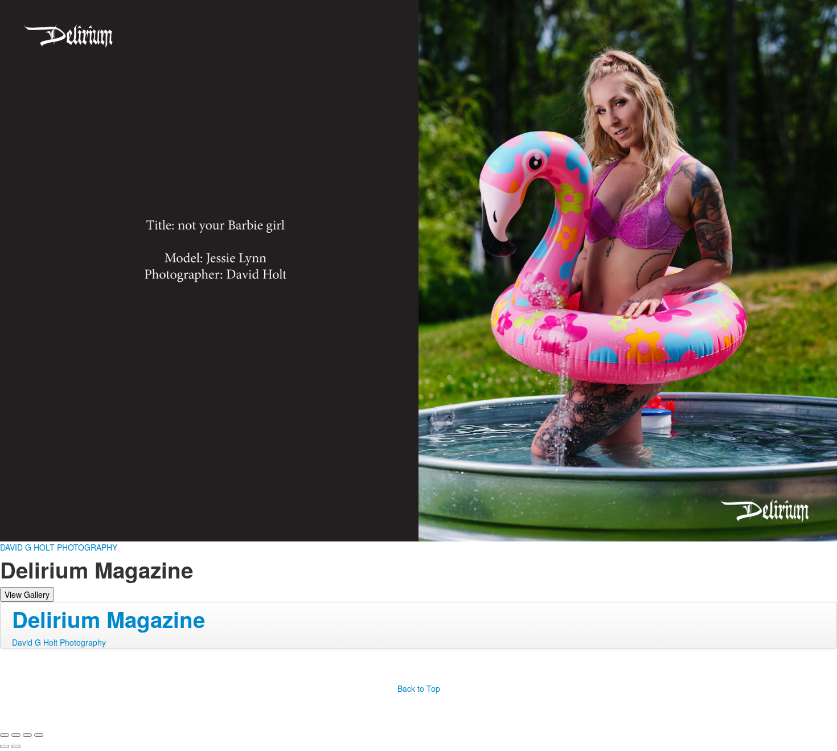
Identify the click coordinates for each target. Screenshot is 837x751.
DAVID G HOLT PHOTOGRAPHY (58, 547)
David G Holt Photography (59, 642)
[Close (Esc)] (4, 735)
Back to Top (418, 688)
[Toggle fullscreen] (27, 735)
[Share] (15, 735)
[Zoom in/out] (38, 735)
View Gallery (27, 594)
